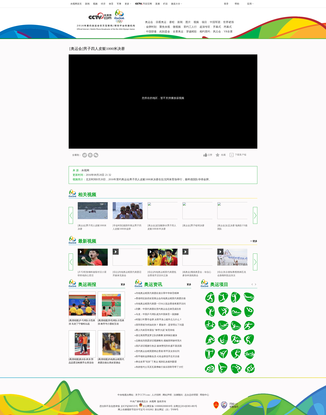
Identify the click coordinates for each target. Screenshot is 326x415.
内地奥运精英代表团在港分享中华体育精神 (157, 293)
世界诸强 (228, 22)
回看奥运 (161, 22)
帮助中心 (204, 395)
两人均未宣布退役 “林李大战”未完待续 (155, 330)
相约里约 (205, 31)
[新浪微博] (84, 155)
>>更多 (253, 241)
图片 (188, 22)
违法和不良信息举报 (109, 406)
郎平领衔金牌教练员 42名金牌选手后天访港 (157, 356)
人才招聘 (156, 395)
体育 (111, 3)
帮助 (237, 3)
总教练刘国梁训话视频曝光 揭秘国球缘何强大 (159, 340)
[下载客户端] (232, 155)
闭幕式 (228, 26)
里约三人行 (190, 26)
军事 (119, 3)
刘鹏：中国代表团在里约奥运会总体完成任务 (158, 309)
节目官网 (147, 3)
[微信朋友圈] (96, 155)
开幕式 (217, 26)
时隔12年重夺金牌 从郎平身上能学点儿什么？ (159, 319)
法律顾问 (178, 395)
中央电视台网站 (125, 395)
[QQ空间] (90, 155)
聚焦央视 (164, 26)
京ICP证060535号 (129, 406)
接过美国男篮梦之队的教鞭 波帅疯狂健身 (156, 335)
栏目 (165, 3)
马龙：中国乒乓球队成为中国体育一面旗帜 (157, 314)
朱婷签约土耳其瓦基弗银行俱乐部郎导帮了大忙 (159, 367)
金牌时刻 (151, 26)
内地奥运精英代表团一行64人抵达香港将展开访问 (161, 303)
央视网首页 (76, 3)
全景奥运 (178, 31)
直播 (157, 3)
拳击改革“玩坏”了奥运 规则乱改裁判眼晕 (156, 361)
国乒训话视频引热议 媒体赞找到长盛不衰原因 (159, 346)
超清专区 (205, 26)
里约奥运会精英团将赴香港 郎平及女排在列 (157, 351)
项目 (204, 22)
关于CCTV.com (142, 395)
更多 (123, 284)
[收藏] (217, 155)
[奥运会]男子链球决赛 (193, 225)
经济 (103, 3)
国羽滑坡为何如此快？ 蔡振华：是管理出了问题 (160, 324)
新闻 (87, 3)
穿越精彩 (191, 31)
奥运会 (149, 22)
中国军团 (215, 22)
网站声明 (167, 395)
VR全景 (228, 31)
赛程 (172, 22)
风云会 (217, 31)
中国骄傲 (151, 31)
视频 (95, 3)
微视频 (177, 26)
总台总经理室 (191, 395)
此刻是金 (164, 31)
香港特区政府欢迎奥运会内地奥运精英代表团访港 (161, 298)
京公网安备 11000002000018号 (158, 406)
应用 (249, 3)
